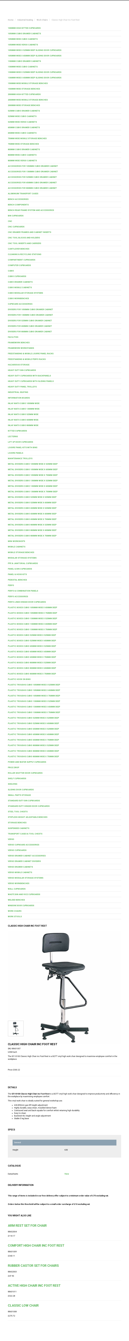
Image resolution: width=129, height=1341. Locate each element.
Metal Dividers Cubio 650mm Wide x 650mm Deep (32, 514)
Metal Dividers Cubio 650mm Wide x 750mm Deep (32, 519)
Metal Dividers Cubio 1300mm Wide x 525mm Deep (33, 481)
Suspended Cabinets (18, 828)
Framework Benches (19, 343)
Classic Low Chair (23, 1305)
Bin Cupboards (15, 216)
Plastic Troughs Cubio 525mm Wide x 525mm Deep (33, 718)
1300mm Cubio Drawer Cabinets (24, 61)
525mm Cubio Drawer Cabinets (24, 111)
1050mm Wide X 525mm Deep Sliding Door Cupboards (34, 50)
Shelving (12, 784)
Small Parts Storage (19, 795)
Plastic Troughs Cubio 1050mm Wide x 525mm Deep (34, 685)
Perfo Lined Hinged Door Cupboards (27, 602)
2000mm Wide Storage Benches (24, 105)
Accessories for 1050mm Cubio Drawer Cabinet (33, 166)
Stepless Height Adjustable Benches (27, 817)
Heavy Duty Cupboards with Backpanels (29, 376)
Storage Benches (17, 823)
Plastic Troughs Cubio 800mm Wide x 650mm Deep (33, 751)
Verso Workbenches (18, 883)
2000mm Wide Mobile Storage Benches (28, 100)
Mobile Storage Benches (21, 552)
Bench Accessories (18, 199)
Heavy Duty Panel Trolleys (22, 387)
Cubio (11, 271)
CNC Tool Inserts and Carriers (24, 243)
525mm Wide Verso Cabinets (22, 122)
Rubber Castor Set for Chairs (33, 1266)
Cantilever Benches (18, 249)
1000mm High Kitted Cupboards (24, 28)
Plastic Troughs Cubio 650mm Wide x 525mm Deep (33, 729)
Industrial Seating (18, 392)
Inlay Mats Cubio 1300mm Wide (23, 409)
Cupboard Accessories (20, 304)
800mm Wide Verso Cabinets (22, 161)
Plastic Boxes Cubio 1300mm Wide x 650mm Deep (32, 624)
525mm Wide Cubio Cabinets (22, 116)
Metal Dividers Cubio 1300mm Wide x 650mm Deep (33, 486)
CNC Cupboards (16, 227)
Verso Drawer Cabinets (20, 867)
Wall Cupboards (16, 889)
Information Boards (19, 398)
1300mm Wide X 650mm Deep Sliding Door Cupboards (34, 78)
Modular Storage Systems (22, 558)
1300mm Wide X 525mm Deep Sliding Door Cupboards (34, 72)
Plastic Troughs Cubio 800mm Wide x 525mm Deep (33, 745)
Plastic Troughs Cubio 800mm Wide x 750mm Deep (33, 756)
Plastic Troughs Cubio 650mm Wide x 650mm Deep (33, 734)
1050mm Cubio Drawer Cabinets (24, 34)
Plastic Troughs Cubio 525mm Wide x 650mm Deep (33, 723)
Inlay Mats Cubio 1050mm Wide (23, 403)
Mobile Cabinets (16, 547)
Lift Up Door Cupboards (20, 442)
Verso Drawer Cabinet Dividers (24, 861)
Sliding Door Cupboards (21, 790)
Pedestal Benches (17, 580)
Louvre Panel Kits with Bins (22, 447)
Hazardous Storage (18, 365)
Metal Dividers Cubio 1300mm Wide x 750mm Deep (33, 492)
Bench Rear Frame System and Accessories (31, 210)
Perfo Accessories (18, 596)
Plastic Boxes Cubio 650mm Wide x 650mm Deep (32, 652)
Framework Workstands (21, 348)
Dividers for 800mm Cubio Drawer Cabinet (30, 332)
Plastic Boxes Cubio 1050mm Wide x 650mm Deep (32, 607)
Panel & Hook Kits (17, 574)
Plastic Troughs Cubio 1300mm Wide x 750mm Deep (34, 712)
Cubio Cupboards (17, 276)
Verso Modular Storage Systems (25, 878)
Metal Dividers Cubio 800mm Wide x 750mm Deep (32, 536)
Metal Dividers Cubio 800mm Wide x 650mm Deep (32, 530)
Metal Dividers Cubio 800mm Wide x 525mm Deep (32, 525)
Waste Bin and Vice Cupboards (24, 894)
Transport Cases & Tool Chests (25, 834)
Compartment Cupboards (21, 260)
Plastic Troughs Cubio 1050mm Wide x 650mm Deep (34, 690)
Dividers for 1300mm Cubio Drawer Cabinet (30, 315)
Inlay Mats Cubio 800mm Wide (23, 425)
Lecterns (13, 436)
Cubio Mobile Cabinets (20, 287)
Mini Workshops (16, 541)
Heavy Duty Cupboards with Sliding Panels (31, 381)
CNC (10, 221)
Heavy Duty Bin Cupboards (22, 370)
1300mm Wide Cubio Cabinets (23, 67)
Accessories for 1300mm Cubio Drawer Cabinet (33, 172)
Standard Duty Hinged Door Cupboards (29, 806)
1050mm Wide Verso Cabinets (23, 45)
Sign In (105, 5)
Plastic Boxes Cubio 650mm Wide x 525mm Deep (32, 646)
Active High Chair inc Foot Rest (34, 1285)
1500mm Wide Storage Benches (24, 89)
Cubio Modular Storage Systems (25, 293)
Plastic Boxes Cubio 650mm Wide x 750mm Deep (32, 657)
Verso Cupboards (17, 850)
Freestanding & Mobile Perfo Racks (27, 359)
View (66, 1174)
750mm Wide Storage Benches (23, 144)
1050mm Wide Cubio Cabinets (23, 39)
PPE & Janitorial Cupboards (23, 563)
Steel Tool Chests (18, 812)
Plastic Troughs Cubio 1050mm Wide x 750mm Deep (34, 696)
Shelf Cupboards (17, 778)
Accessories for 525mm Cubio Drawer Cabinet (32, 177)
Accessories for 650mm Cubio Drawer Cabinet (32, 183)
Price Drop (13, 767)
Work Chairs (14, 911)
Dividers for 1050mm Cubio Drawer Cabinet (30, 309)
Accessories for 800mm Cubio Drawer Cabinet (32, 188)
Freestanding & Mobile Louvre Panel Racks (30, 354)
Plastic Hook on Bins (19, 679)
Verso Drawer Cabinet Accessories (27, 856)
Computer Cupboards (19, 265)
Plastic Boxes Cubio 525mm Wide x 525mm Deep (32, 635)
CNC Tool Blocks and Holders (24, 238)
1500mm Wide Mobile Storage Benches (28, 83)
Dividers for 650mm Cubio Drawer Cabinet (30, 326)
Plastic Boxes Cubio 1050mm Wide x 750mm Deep (32, 613)
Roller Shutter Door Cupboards (25, 773)
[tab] (64, 28)
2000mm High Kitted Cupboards (24, 94)
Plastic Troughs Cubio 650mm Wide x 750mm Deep (33, 740)
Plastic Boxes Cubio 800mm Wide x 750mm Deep (32, 674)
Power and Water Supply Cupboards (27, 762)
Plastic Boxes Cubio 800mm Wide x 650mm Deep (32, 668)
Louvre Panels (15, 453)
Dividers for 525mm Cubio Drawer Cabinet (30, 321)
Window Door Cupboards (21, 905)
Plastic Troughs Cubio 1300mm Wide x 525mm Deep (34, 701)
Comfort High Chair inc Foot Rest (36, 1245)
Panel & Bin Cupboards (20, 569)
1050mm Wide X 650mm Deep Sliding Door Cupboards (34, 56)
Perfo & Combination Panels (23, 591)
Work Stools (15, 916)
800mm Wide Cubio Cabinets (22, 155)
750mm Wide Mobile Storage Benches (27, 138)
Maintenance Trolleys (20, 458)
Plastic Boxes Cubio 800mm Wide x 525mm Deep (32, 663)
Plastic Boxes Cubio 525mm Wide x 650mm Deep (32, 641)
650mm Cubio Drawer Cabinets (24, 127)
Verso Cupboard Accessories (23, 845)
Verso (11, 839)
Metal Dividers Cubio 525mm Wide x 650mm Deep (32, 503)
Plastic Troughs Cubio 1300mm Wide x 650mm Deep (34, 707)
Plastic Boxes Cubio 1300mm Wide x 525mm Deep (32, 618)
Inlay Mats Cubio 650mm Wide (23, 420)
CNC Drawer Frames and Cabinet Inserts (29, 232)
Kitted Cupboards (17, 431)
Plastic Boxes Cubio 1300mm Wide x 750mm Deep (32, 629)
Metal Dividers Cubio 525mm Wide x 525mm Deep (32, 497)
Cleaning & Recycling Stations (24, 254)
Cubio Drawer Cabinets (20, 282)
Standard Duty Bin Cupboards (24, 801)
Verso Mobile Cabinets (20, 872)
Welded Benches (16, 900)
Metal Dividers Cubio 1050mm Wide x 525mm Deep (33, 464)
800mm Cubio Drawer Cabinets (24, 149)
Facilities (13, 337)
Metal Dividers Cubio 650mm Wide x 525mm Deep (32, 508)
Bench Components (18, 205)
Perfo (11, 585)
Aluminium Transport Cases (23, 194)
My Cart (91, 5)
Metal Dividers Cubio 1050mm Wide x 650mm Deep (33, 469)
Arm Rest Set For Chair (27, 1225)
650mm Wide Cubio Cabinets (22, 133)
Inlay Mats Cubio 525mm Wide (23, 414)
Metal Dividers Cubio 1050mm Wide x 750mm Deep (33, 475)
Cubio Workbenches (18, 298)
